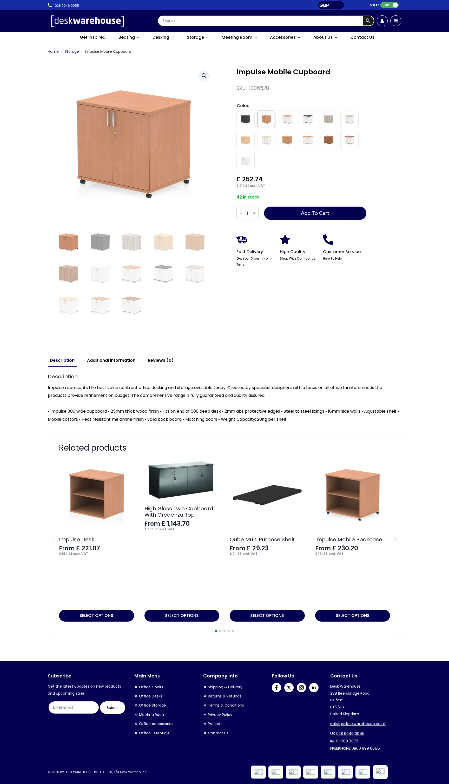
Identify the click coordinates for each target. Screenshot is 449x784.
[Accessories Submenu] (299, 37)
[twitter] (289, 687)
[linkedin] (314, 687)
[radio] (245, 119)
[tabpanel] (224, 398)
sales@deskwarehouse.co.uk (358, 723)
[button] (204, 75)
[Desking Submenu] (172, 37)
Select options (96, 615)
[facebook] (276, 687)
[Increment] (254, 213)
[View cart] (395, 20)
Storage (195, 37)
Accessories (283, 37)
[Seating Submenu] (138, 37)
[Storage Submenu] (207, 37)
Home (53, 51)
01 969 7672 (347, 741)
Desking (161, 37)
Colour (244, 106)
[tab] (62, 360)
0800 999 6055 (366, 748)
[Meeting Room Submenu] (256, 37)
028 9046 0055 (350, 733)
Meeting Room (237, 37)
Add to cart (315, 213)
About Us (323, 37)
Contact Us (362, 37)
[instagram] (301, 687)
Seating (126, 37)
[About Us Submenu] (336, 37)
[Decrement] (240, 213)
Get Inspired (92, 37)
